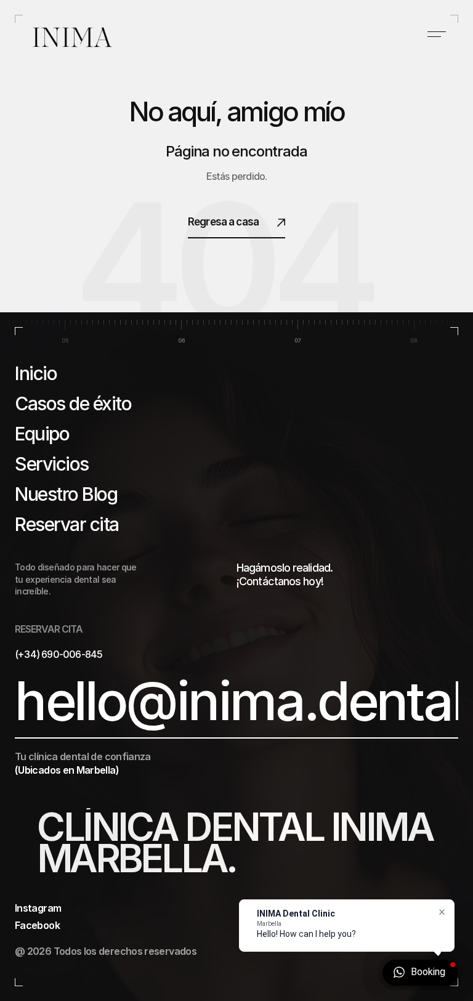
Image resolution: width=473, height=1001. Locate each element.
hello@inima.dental (239, 702)
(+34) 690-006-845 (58, 654)
